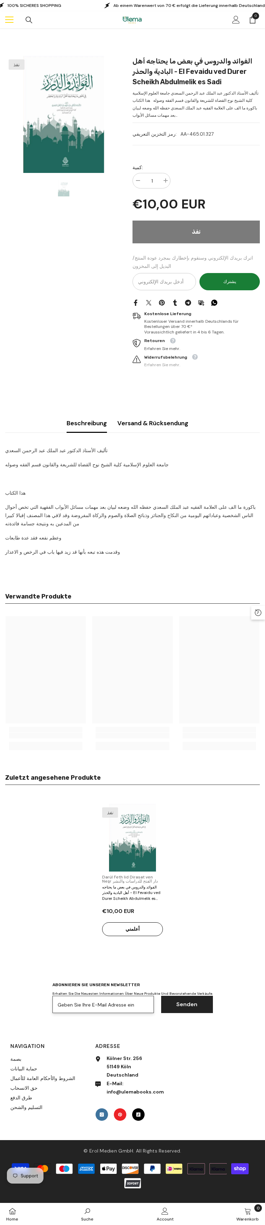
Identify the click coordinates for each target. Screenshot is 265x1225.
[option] (63, 114)
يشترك (229, 281)
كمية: (137, 167)
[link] (45, 735)
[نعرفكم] (175, 302)
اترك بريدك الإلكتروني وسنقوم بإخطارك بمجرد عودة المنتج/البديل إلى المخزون (192, 262)
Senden (186, 1004)
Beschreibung (87, 423)
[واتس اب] (214, 302)
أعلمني (133, 929)
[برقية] (188, 302)
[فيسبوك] (135, 302)
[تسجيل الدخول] (236, 19)
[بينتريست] (162, 302)
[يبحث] (29, 20)
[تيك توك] (138, 1114)
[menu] (9, 20)
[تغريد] (149, 302)
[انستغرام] (101, 1114)
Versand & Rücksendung (152, 423)
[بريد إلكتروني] (201, 302)
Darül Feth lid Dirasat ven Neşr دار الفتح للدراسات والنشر (130, 879)
